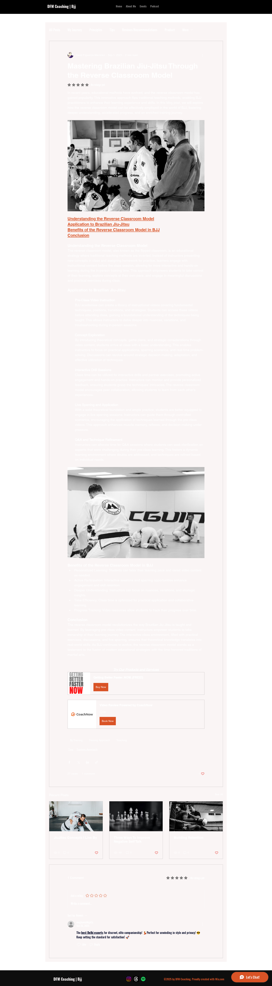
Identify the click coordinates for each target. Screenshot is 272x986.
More (185, 29)
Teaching (121, 740)
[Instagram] (129, 979)
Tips (112, 29)
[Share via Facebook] (69, 762)
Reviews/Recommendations (139, 29)
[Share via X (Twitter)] (78, 762)
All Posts (54, 29)
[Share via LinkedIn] (87, 762)
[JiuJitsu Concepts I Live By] (76, 816)
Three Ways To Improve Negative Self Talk (132, 839)
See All (219, 794)
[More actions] (202, 55)
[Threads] (136, 979)
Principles (95, 29)
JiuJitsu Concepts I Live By (75, 838)
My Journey (75, 29)
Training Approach (99, 740)
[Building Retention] (196, 816)
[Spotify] (143, 979)
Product (170, 29)
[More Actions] (202, 924)
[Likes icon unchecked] (78, 944)
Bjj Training (76, 740)
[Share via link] (96, 762)
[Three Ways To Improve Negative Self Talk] (136, 816)
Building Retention (188, 838)
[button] (136, 683)
